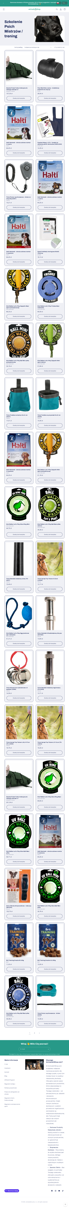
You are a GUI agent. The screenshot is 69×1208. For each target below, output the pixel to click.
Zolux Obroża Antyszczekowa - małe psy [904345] (18, 906)
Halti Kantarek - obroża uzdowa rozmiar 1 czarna (50, 197)
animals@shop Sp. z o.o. (32, 1201)
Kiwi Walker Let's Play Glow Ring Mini (18, 524)
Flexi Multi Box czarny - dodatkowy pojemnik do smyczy (48, 88)
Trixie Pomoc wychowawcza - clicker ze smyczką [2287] (18, 197)
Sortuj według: (18, 47)
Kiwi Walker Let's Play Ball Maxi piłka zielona (49, 525)
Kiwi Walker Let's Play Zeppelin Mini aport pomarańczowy (49, 470)
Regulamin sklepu (9, 1084)
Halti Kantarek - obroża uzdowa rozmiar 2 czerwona (50, 852)
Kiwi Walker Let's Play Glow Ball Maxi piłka (17, 852)
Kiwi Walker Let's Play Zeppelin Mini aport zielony (49, 361)
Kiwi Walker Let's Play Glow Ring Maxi (49, 796)
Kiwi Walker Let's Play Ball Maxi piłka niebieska (17, 1014)
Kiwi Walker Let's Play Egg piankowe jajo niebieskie (17, 634)
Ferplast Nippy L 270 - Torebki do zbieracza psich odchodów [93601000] (50, 143)
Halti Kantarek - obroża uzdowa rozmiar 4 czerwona (18, 252)
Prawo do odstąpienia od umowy (11, 1093)
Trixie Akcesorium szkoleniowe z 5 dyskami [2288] (17, 688)
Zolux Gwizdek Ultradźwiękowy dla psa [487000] (50, 634)
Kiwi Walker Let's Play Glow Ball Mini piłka (49, 906)
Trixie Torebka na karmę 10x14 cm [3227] (17, 415)
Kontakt (6, 1072)
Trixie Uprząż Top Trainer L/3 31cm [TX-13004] (50, 743)
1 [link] (29, 1033)
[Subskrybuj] (48, 1049)
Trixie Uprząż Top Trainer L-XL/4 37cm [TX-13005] (18, 743)
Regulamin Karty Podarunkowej (9, 1099)
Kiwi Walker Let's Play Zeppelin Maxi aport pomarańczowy (17, 306)
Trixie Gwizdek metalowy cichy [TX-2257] (17, 579)
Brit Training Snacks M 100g (15, 960)
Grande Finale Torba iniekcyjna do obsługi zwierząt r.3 (17, 797)
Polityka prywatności (10, 1088)
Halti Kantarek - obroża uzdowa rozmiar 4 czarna (18, 143)
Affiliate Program (9, 1080)
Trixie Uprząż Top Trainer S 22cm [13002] (48, 579)
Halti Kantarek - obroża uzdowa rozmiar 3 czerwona (18, 470)
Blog (5, 1076)
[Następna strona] (39, 1033)
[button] (4, 9)
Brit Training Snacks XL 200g (47, 960)
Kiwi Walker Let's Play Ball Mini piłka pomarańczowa (17, 361)
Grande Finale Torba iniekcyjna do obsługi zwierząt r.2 (17, 88)
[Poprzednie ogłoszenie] (3, 3)
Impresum (7, 1068)
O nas (6, 1064)
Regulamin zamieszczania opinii (12, 1105)
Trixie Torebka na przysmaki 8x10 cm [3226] (49, 415)
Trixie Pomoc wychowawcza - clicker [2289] (49, 1014)
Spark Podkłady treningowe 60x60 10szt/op (48, 252)
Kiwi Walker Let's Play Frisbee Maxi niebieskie (48, 306)
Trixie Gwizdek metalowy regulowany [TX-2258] (49, 688)
